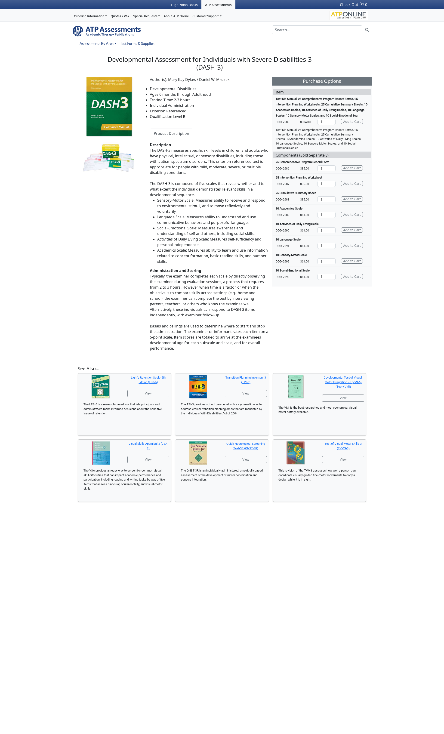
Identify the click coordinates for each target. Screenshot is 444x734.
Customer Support (205, 16)
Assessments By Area (97, 43)
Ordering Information (89, 16)
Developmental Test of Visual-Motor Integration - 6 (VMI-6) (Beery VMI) (343, 382)
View (148, 393)
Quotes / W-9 (120, 16)
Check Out (349, 4)
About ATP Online (176, 16)
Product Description (171, 133)
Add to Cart (352, 121)
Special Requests (145, 16)
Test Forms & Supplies (137, 43)
